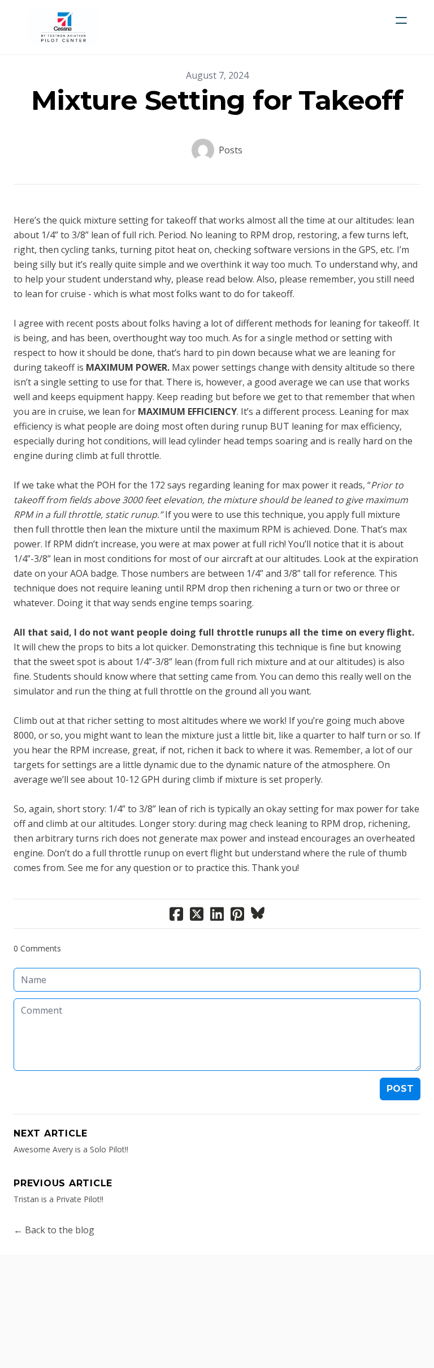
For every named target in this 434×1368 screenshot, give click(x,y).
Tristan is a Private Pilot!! (58, 1199)
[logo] (63, 27)
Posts (230, 150)
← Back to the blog (54, 1230)
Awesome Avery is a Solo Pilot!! (71, 1149)
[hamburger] (401, 20)
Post (400, 1088)
